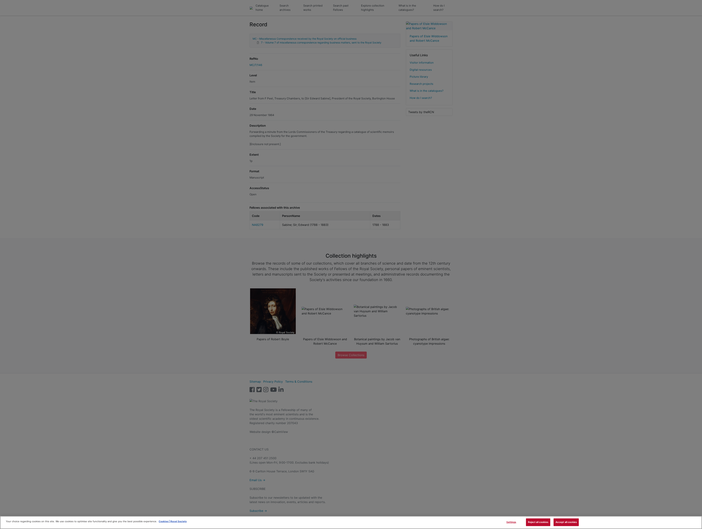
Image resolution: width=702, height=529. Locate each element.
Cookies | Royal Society (173, 521)
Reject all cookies (538, 522)
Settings (511, 522)
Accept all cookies (566, 522)
